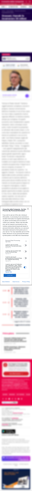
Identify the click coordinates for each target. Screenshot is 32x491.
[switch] (25, 245)
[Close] (28, 209)
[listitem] (16, 241)
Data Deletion (6, 281)
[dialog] (16, 245)
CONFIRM (10, 275)
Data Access (16, 281)
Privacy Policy (26, 281)
